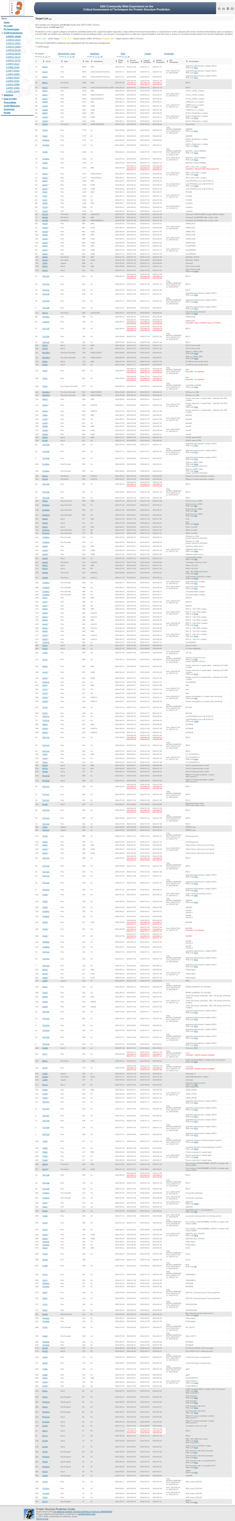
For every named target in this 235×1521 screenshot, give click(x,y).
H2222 (45, 628)
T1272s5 (45, 1018)
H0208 (45, 426)
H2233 (45, 411)
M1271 (45, 88)
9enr (196, 131)
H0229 (45, 223)
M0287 (45, 257)
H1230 (45, 239)
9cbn (196, 407)
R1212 (45, 1085)
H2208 (45, 434)
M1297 (45, 124)
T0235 (44, 1378)
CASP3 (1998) (13, 84)
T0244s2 (45, 1342)
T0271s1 (45, 276)
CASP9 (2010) (13, 64)
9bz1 (196, 1408)
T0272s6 (45, 445)
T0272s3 (45, 952)
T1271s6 (45, 492)
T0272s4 (45, 1030)
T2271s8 (45, 1189)
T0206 (44, 1152)
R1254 (45, 768)
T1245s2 (45, 1321)
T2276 (44, 1230)
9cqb (196, 614)
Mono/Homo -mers (66, 54)
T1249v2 (45, 588)
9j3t (195, 516)
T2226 (44, 1363)
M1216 (45, 214)
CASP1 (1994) (13, 91)
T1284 (44, 1369)
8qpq (196, 551)
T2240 (44, 423)
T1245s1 (45, 1245)
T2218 (44, 211)
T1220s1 (45, 145)
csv (50, 19)
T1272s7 (45, 1109)
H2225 (45, 639)
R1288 (45, 1476)
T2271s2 (45, 751)
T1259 (44, 1094)
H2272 (45, 77)
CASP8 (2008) (13, 67)
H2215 (45, 853)
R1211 (44, 1391)
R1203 (45, 1314)
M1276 (45, 1169)
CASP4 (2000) (13, 81)
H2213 (45, 178)
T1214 (44, 386)
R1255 (45, 1351)
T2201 (44, 1207)
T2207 (44, 1298)
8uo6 (196, 1315)
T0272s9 (45, 1121)
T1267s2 (45, 642)
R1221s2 (46, 776)
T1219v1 (45, 1488)
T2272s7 (45, 1116)
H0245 (45, 970)
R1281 (45, 365)
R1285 (45, 523)
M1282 (45, 1077)
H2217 (45, 99)
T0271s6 (45, 484)
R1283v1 (46, 505)
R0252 (45, 565)
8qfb (196, 902)
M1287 (45, 260)
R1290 (45, 440)
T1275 (44, 1068)
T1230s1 (45, 317)
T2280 (44, 1148)
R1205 (45, 1472)
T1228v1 (45, 537)
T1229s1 (45, 322)
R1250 (45, 348)
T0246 (44, 1248)
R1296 (45, 1447)
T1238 (44, 929)
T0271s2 (45, 737)
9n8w (196, 186)
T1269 (44, 152)
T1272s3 (45, 959)
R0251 (45, 266)
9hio (196, 1502)
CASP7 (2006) (13, 71)
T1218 (44, 207)
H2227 (45, 189)
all (73, 56)
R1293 (45, 1426)
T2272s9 (45, 1134)
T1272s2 (45, 883)
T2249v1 (45, 591)
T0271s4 (45, 858)
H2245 (45, 978)
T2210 (44, 136)
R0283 (45, 501)
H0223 (45, 609)
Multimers (94, 54)
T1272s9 (45, 1127)
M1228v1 (46, 392)
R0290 (45, 437)
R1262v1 (46, 1412)
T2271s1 (45, 290)
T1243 (44, 987)
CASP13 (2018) (13, 50)
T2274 (44, 1280)
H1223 (45, 613)
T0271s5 (45, 329)
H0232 (45, 666)
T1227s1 (45, 720)
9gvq (196, 153)
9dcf (196, 1062)
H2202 (45, 1239)
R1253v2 (46, 533)
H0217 (45, 91)
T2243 (44, 993)
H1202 (45, 1235)
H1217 (45, 95)
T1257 (44, 196)
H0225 (45, 631)
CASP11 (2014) (13, 57)
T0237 (44, 598)
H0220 (45, 113)
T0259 (44, 1090)
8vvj (195, 1453)
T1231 (44, 1304)
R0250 (45, 345)
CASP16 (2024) (13, 40)
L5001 (44, 827)
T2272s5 (45, 1025)
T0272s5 (45, 1012)
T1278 (44, 836)
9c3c (196, 68)
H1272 (45, 72)
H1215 (45, 849)
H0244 (45, 724)
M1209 (45, 573)
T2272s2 (45, 890)
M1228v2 (46, 395)
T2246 (44, 1260)
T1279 (44, 707)
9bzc (196, 1398)
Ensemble (169, 54)
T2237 (44, 606)
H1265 (45, 1002)
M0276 (45, 1164)
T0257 (44, 192)
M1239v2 (46, 358)
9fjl (195, 1267)
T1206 (44, 1156)
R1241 (45, 645)
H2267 (45, 254)
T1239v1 (45, 464)
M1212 (45, 313)
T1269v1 (45, 159)
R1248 (45, 772)
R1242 (45, 1211)
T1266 (44, 901)
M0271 (45, 83)
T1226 (44, 1357)
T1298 (44, 895)
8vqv (196, 1463)
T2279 (44, 713)
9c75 (196, 578)
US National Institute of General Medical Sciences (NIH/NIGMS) (82, 1512)
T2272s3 (45, 966)
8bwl (196, 1235)
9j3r (195, 511)
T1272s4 (45, 1037)
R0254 (45, 765)
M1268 (45, 220)
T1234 (44, 758)
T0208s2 (45, 942)
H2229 (45, 232)
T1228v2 (45, 542)
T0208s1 (45, 911)
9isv (195, 506)
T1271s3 (45, 818)
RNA (123, 54)
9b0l (196, 314)
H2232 (45, 678)
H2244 (45, 732)
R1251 (45, 270)
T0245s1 (45, 1242)
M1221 (45, 476)
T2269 (44, 163)
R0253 (45, 527)
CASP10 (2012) (13, 60)
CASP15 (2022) (13, 43)
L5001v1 (45, 830)
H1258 (45, 106)
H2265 (45, 1007)
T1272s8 (45, 301)
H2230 (45, 243)
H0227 (45, 181)
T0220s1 (45, 140)
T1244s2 (45, 1345)
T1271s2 (45, 745)
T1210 (44, 130)
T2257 (44, 200)
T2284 (44, 1375)
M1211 (45, 1061)
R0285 (45, 519)
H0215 (45, 845)
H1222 (45, 624)
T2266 (44, 907)
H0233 (45, 399)
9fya (196, 583)
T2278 (44, 842)
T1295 (44, 653)
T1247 (44, 371)
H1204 (45, 697)
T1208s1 (45, 916)
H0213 (45, 168)
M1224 (45, 479)
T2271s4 (45, 872)
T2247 (44, 378)
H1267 (45, 250)
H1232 (45, 672)
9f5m (196, 1142)
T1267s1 (45, 682)
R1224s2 (46, 781)
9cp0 (196, 1157)
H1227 (45, 185)
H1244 (45, 728)
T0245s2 (45, 1318)
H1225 (45, 635)
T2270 (44, 693)
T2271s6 (45, 498)
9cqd (196, 625)
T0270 (44, 685)
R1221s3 (46, 1417)
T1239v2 (45, 471)
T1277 (44, 1054)
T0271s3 (45, 810)
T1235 (44, 1382)
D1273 (45, 1501)
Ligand (148, 54)
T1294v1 (45, 1193)
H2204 (45, 701)
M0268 (45, 217)
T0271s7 (45, 786)
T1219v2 (45, 1493)
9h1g (196, 118)
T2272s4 (45, 1044)
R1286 (45, 558)
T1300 (44, 1336)
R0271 (45, 1431)
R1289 (45, 1048)
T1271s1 (45, 284)
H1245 (45, 974)
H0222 (45, 620)
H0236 (45, 546)
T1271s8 (45, 1183)
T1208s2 (45, 947)
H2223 (45, 617)
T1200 (44, 1327)
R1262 (45, 1407)
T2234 (44, 762)
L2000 (44, 1074)
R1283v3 (46, 515)
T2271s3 (45, 824)
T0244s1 (45, 1283)
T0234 (44, 754)
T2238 (44, 936)
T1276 (44, 1223)
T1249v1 (45, 583)
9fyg (196, 588)
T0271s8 (45, 1175)
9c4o (196, 387)
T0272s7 (45, 1102)
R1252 (45, 568)
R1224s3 (46, 1422)
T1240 (44, 419)
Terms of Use (42, 1519)
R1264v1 (46, 1457)
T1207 (44, 1292)
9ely (195, 1212)
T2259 (44, 1098)
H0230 (45, 235)
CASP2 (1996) (13, 88)
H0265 (45, 997)
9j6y (195, 559)
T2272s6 (45, 458)
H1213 (45, 174)
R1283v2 (46, 510)
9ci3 (195, 107)
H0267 (45, 246)
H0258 (45, 102)
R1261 (45, 1397)
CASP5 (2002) (13, 78)
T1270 (44, 689)
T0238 (44, 922)
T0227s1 (45, 716)
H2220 (45, 121)
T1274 (44, 1274)
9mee (196, 271)
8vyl (195, 698)
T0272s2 (45, 876)
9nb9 (196, 175)
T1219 (44, 1482)
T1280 (44, 1141)
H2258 (45, 110)
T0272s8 (45, 294)
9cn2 (196, 674)
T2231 (44, 1310)
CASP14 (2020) (13, 47)
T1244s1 (45, 1286)
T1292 (44, 1216)
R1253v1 (46, 530)
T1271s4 (45, 866)
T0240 (44, 415)
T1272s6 (45, 451)
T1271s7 (45, 794)
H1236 (45, 550)
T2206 (44, 1160)
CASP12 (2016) (13, 54)
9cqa (196, 636)
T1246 (44, 1254)
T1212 (44, 659)
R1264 (45, 1452)
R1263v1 (46, 1467)
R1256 (45, 1348)
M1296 (45, 578)
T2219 (44, 1497)
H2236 (45, 554)
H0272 (45, 67)
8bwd (196, 1204)
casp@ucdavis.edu (86, 1514)
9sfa (196, 895)
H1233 (45, 405)
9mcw (196, 524)
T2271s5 (45, 342)
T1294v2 (45, 1198)
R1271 (45, 1436)
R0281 (45, 361)
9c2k (196, 573)
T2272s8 (45, 308)
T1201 (44, 1203)
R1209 (45, 1441)
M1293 (45, 562)
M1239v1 (46, 353)
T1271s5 (45, 336)
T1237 (44, 602)
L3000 (44, 263)
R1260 (45, 804)
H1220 (45, 117)
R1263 (45, 1462)
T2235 (44, 1386)
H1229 (45, 228)
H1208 (45, 430)
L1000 (44, 1080)
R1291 (45, 648)
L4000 (44, 981)
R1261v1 (46, 1402)
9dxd (196, 353)
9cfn (196, 1472)
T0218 (44, 203)
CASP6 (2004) (13, 74)
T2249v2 (45, 595)
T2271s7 (45, 800)
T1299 (44, 1266)
